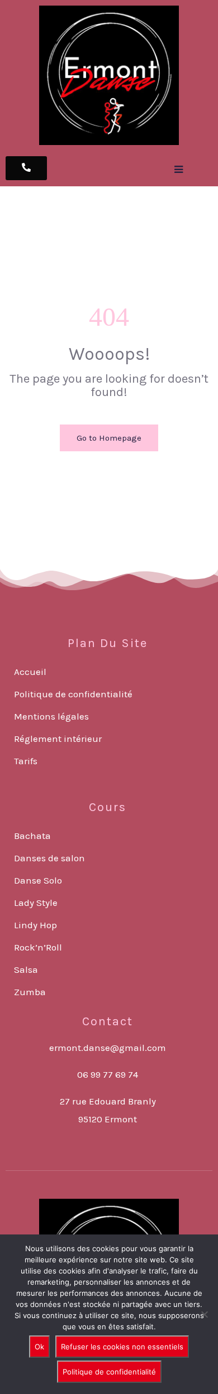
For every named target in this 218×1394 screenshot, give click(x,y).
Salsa (26, 969)
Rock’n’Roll (38, 947)
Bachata (32, 835)
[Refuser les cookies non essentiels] (204, 1314)
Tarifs (25, 760)
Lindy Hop (35, 924)
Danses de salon (49, 858)
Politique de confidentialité (73, 694)
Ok (39, 1346)
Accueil (30, 671)
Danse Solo (38, 880)
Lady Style (36, 902)
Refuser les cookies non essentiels (122, 1346)
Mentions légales (51, 716)
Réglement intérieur (58, 738)
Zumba (30, 991)
